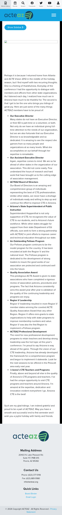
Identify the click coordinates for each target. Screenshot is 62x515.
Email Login (31, 497)
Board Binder (31, 493)
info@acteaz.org (31, 482)
